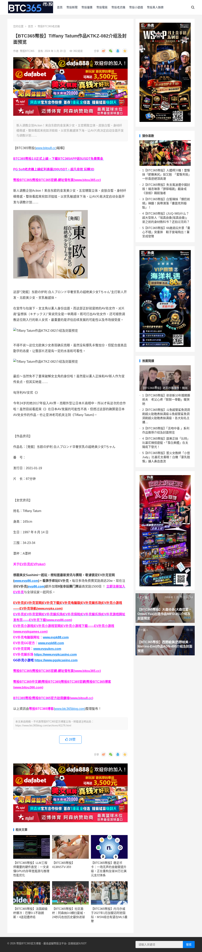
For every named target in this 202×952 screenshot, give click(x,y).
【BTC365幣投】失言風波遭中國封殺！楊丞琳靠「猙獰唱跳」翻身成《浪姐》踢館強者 (166, 189)
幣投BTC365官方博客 (28, 943)
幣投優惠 (87, 7)
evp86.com (36, 586)
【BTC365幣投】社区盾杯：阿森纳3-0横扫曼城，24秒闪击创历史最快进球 (69, 913)
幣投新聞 (72, 7)
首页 (30, 26)
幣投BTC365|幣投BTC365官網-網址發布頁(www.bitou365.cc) (57, 180)
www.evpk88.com (56, 637)
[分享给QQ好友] (118, 51)
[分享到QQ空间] (125, 51)
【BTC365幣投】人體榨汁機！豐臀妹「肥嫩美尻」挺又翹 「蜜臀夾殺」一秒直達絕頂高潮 (166, 174)
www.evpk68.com (51, 643)
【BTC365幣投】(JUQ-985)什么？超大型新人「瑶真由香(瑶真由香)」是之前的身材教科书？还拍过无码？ (166, 217)
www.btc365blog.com (70, 708)
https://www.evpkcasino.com (55, 654)
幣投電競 (102, 7)
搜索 (189, 944)
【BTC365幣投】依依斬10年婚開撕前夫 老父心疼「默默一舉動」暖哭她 (166, 399)
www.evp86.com (26, 580)
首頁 (60, 7)
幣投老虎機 (118, 7)
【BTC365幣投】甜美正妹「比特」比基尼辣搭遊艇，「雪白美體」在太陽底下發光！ (166, 442)
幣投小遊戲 (136, 7)
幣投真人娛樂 (155, 7)
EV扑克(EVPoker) (32, 564)
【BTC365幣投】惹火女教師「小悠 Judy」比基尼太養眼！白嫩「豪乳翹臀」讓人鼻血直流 (166, 457)
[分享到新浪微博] (103, 51)
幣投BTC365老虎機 (49, 26)
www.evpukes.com (47, 648)
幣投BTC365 (27, 51)
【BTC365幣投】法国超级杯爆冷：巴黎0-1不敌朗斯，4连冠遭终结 (30, 913)
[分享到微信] (110, 51)
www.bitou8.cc (46, 148)
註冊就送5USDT (77, 943)
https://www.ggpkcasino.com (56, 660)
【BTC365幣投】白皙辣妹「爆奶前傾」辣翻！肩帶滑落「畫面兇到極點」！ (166, 203)
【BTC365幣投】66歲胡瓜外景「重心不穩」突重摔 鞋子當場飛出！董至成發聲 (166, 232)
